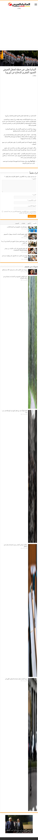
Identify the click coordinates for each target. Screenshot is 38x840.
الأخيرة (34, 223)
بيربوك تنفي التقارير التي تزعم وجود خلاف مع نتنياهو (14, 269)
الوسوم (17, 223)
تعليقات (23, 223)
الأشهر (29, 223)
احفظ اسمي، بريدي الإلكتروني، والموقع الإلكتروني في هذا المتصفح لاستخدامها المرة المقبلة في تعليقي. (20, 212)
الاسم (34, 194)
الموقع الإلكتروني (32, 205)
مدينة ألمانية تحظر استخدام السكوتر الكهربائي (16, 678)
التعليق (34, 178)
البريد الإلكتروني (31, 200)
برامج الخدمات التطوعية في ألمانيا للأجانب (17, 227)
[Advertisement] (19, 27)
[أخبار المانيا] (19, 4)
